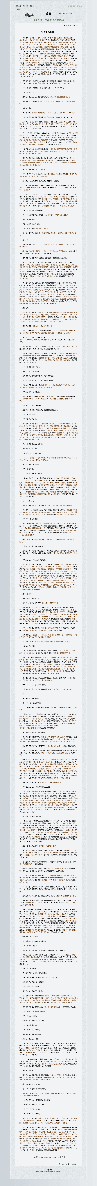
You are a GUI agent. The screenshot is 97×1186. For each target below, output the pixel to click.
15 (47, 1157)
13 (44, 1157)
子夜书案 (25, 6)
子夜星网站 (48, 1170)
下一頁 (76, 25)
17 (51, 1157)
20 (55, 1157)
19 (54, 1157)
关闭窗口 (64, 1164)
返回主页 (18, 6)
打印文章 (74, 1164)
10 (39, 1157)
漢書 (31, 6)
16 (49, 1157)
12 (42, 1157)
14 (46, 1157)
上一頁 (72, 25)
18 (52, 1157)
